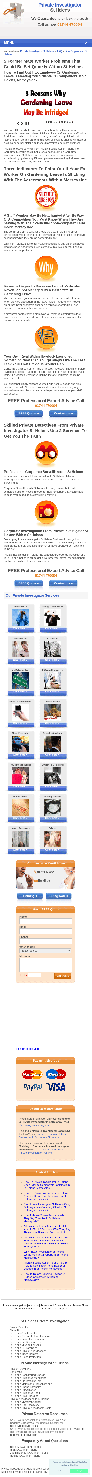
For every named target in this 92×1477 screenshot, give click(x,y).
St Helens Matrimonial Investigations (31, 1384)
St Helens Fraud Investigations (27, 1339)
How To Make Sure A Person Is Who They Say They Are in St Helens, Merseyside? (44, 1218)
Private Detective (19, 1327)
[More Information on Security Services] (52, 744)
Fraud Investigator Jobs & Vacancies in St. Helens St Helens (42, 1136)
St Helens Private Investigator (45, 1321)
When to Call (27, 946)
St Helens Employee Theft (25, 1393)
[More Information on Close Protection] (20, 744)
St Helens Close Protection (25, 1357)
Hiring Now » (58, 896)
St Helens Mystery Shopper (25, 1401)
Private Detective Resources (45, 1414)
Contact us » (63, 413)
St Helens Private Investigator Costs (30, 1407)
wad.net (60, 1419)
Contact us (45, 1308)
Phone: (23, 936)
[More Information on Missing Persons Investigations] (52, 807)
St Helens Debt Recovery (24, 1404)
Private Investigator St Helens (37, 51)
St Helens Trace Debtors (24, 1354)
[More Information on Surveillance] (20, 617)
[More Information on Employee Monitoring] (52, 775)
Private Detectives (20, 1369)
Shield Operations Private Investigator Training (41, 1151)
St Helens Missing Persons (25, 1345)
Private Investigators (15, 1305)
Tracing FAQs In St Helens (25, 1455)
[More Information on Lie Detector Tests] (20, 680)
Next (22, 123)
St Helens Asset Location (24, 1333)
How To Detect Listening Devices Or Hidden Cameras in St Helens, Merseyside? (44, 1276)
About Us (15, 1330)
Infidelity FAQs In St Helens (25, 1446)
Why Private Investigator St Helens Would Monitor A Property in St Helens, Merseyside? (46, 1254)
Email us (44, 880)
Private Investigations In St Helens (29, 1398)
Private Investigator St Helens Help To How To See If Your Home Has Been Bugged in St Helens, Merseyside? (46, 1265)
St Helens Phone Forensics (25, 1387)
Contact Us (16, 1372)
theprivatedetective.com (23, 1434)
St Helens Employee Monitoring (28, 1378)
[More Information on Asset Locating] (52, 712)
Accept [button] (79, 1471)
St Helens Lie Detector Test (25, 1342)
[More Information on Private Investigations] (52, 839)
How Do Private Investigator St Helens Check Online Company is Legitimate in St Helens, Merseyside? (47, 1185)
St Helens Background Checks (27, 1375)
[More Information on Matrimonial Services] (20, 649)
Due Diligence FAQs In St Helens (29, 1452)
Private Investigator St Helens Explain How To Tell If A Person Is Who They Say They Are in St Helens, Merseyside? (47, 1229)
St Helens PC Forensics (23, 1348)
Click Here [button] (74, 1465)
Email (22, 926)
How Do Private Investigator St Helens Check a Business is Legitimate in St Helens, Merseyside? (46, 1196)
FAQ (59, 51)
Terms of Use (80, 1305)
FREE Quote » (28, 413)
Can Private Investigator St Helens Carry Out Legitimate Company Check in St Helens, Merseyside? (47, 1207)
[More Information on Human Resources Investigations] (20, 839)
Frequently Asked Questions (45, 1441)
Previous (18, 123)
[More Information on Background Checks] (52, 617)
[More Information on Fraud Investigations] (20, 775)
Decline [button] (60, 1471)
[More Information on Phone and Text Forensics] (20, 712)
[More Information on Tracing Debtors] (20, 807)
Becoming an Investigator (34, 1125)
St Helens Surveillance (23, 1390)
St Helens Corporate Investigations (30, 1336)
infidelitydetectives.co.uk (24, 1425)
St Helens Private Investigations (28, 1351)
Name (23, 916)
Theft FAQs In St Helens (23, 1449)
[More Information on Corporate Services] (52, 649)
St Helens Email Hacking (24, 1396)
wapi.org (79, 1428)
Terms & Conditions (25, 1308)
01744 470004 (46, 871)
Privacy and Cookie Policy (55, 1305)
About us (33, 1305)
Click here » (20, 628)
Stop (27, 123)
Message (25, 956)
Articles (57, 1308)
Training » (30, 896)
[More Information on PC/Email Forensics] (52, 680)
